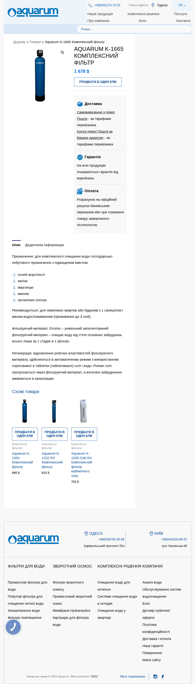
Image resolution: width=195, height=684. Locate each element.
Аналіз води (152, 582)
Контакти (183, 21)
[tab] (16, 245)
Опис (16, 245)
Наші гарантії (152, 646)
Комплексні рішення (143, 14)
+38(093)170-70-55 (107, 5)
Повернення (152, 653)
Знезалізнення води (24, 611)
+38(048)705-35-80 (111, 539)
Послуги (180, 14)
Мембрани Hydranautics (71, 611)
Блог (143, 21)
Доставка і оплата (156, 639)
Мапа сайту (151, 660)
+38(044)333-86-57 (174, 539)
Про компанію (98, 21)
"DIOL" (94, 676)
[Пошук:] (134, 29)
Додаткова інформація (44, 245)
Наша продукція (100, 14)
